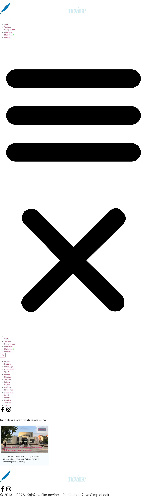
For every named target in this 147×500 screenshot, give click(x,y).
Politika (7, 361)
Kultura (7, 374)
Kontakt (7, 37)
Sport (6, 372)
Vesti (6, 24)
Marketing (8, 35)
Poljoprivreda (9, 30)
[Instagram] (8, 409)
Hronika (7, 377)
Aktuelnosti (8, 369)
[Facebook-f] (2, 409)
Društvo (7, 364)
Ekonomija (8, 366)
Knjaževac (8, 32)
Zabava (7, 382)
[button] (73, 187)
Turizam (7, 27)
